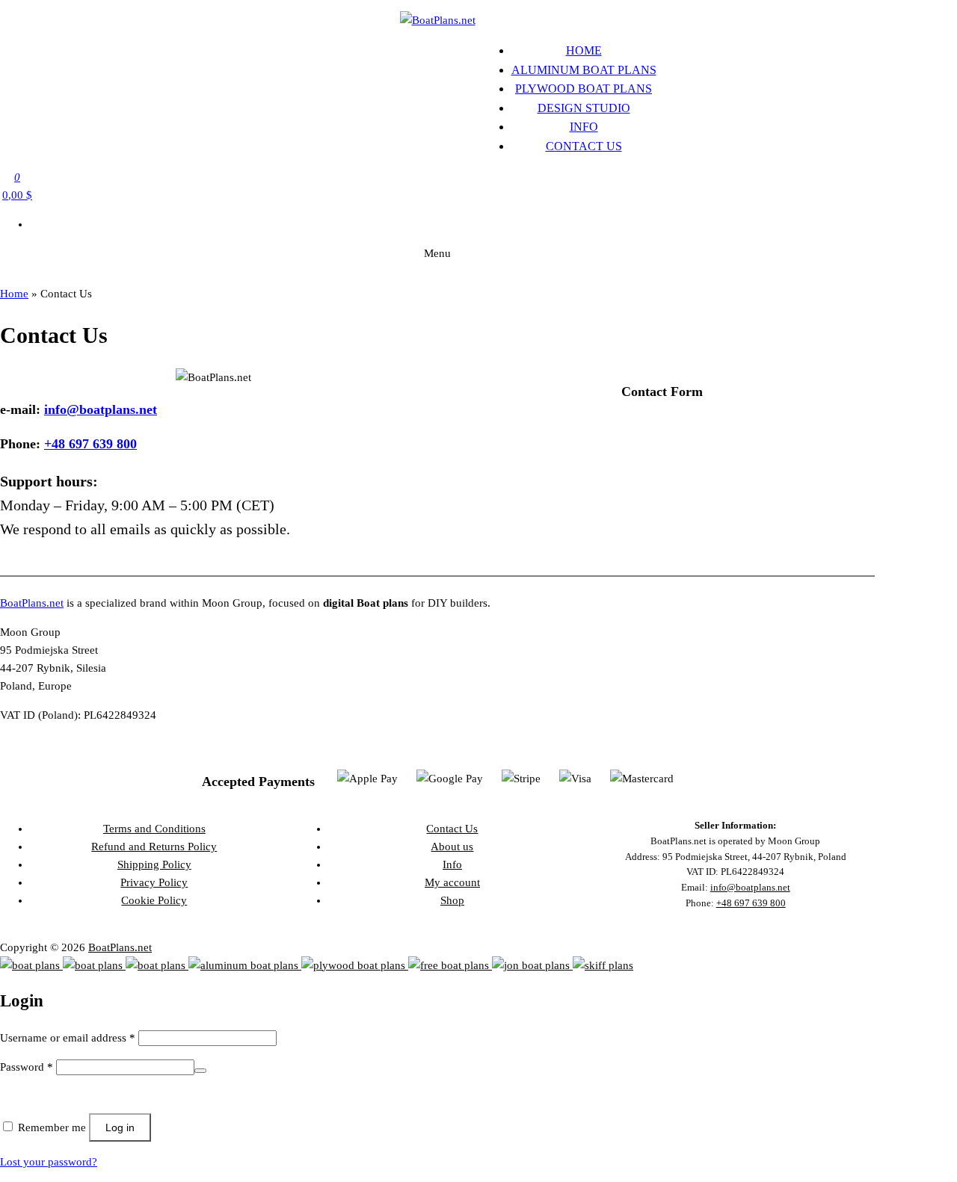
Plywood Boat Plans (583, 88)
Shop (452, 900)
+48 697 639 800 (90, 443)
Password (26, 1067)
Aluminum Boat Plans (583, 70)
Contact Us (584, 146)
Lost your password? (48, 1162)
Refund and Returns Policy (154, 847)
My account (452, 882)
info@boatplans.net (100, 409)
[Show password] (200, 1070)
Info (584, 126)
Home (584, 50)
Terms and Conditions (154, 829)
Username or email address (67, 1038)
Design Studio (584, 108)
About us (452, 847)
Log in (120, 1127)
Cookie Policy (154, 900)
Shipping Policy (154, 864)
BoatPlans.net (32, 603)
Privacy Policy (154, 882)
